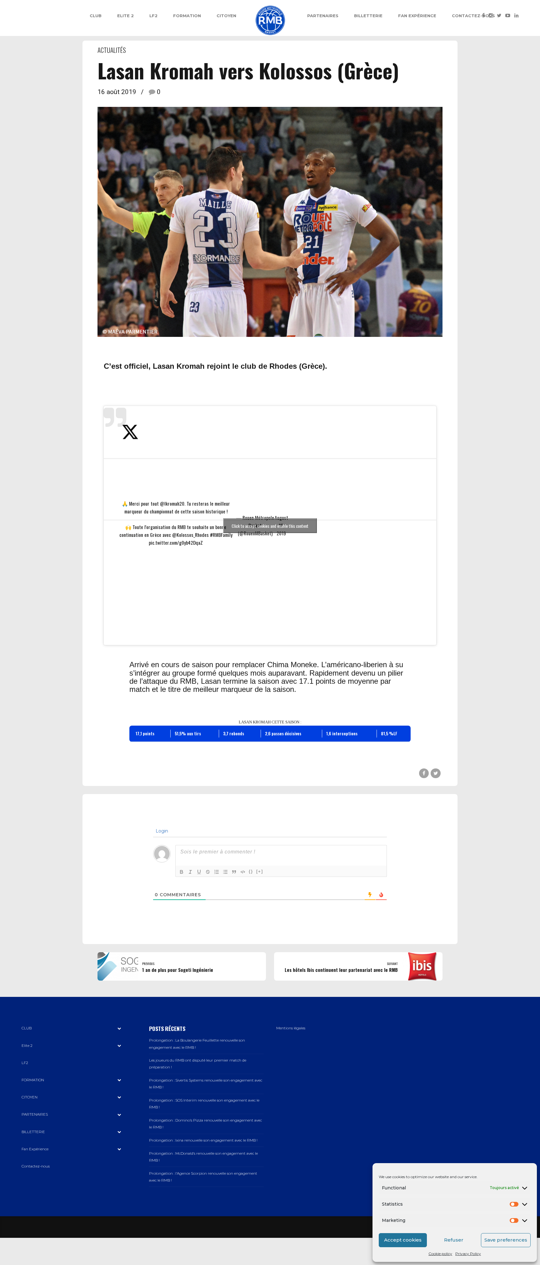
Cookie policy (440, 1253)
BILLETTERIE (368, 15)
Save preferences (505, 1240)
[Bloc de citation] (234, 872)
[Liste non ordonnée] (225, 872)
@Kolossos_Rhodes (190, 534)
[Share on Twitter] (435, 773)
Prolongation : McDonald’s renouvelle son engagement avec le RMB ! (203, 1156)
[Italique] (190, 872)
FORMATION (187, 15)
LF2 (153, 15)
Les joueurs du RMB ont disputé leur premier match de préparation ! (197, 1063)
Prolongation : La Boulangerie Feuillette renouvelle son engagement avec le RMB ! (197, 1043)
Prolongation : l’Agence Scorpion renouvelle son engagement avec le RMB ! (203, 1176)
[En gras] (181, 872)
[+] (259, 871)
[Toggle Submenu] (119, 1028)
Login (161, 831)
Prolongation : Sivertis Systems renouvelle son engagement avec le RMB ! (205, 1083)
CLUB (96, 15)
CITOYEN (226, 15)
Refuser (453, 1240)
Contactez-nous (473, 15)
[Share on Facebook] (424, 773)
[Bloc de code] (242, 872)
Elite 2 (125, 15)
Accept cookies (403, 1240)
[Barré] (207, 872)
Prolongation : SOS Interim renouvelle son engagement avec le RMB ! (204, 1103)
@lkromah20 (172, 503)
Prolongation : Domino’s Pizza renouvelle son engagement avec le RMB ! (205, 1123)
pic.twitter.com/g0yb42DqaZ (176, 542)
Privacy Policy (468, 1253)
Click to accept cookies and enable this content (270, 525)
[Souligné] (199, 872)
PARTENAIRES (322, 15)
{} (251, 871)
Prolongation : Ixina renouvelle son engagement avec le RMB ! (203, 1140)
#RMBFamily (221, 534)
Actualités (112, 50)
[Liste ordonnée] (216, 872)
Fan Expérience (417, 15)
